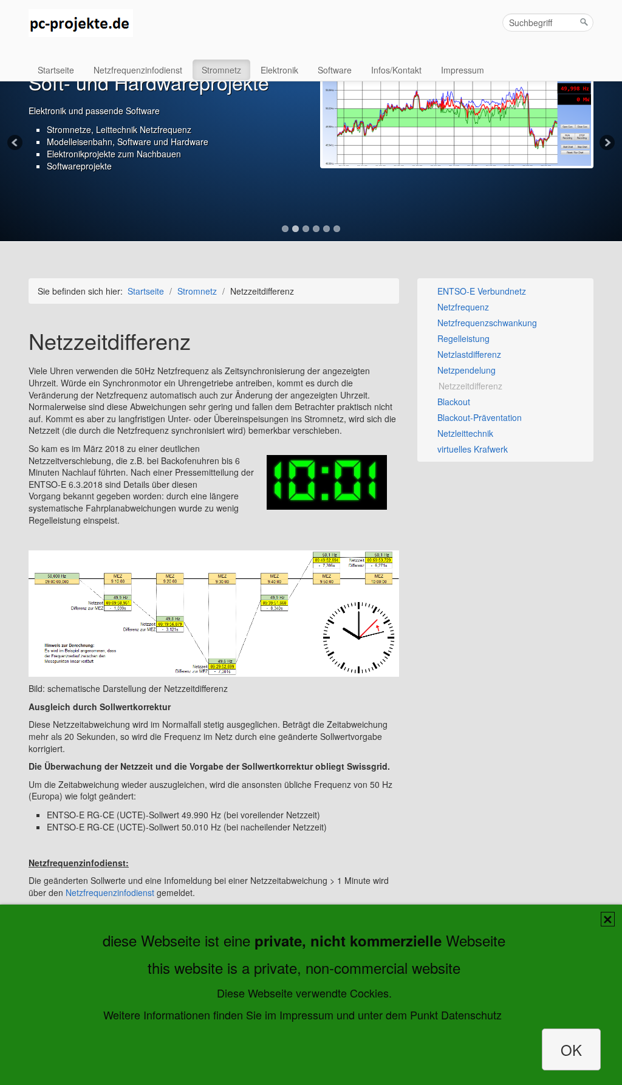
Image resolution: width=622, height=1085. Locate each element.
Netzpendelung (465, 370)
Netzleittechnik (464, 433)
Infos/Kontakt (396, 70)
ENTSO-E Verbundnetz (480, 291)
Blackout (452, 401)
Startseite (56, 70)
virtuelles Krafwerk (471, 449)
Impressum (462, 70)
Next (606, 143)
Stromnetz (221, 70)
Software (335, 70)
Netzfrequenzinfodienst (138, 70)
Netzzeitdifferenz (469, 386)
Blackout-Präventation (478, 417)
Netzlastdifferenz (468, 354)
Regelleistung (462, 338)
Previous (16, 143)
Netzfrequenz (462, 307)
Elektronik (279, 70)
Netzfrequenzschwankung (486, 323)
